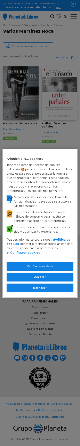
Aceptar (40, 276)
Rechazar (40, 287)
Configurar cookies (40, 266)
